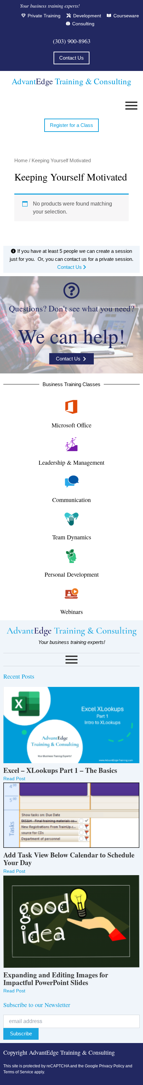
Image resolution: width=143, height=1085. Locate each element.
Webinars (71, 612)
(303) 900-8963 (71, 41)
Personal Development (72, 574)
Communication (71, 500)
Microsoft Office (71, 425)
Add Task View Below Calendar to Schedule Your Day (68, 858)
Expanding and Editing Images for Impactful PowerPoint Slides (55, 978)
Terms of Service (18, 1072)
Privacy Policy (111, 1066)
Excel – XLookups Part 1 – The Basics (60, 770)
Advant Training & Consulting (71, 81)
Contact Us (70, 267)
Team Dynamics (71, 537)
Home (21, 160)
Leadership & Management (71, 462)
